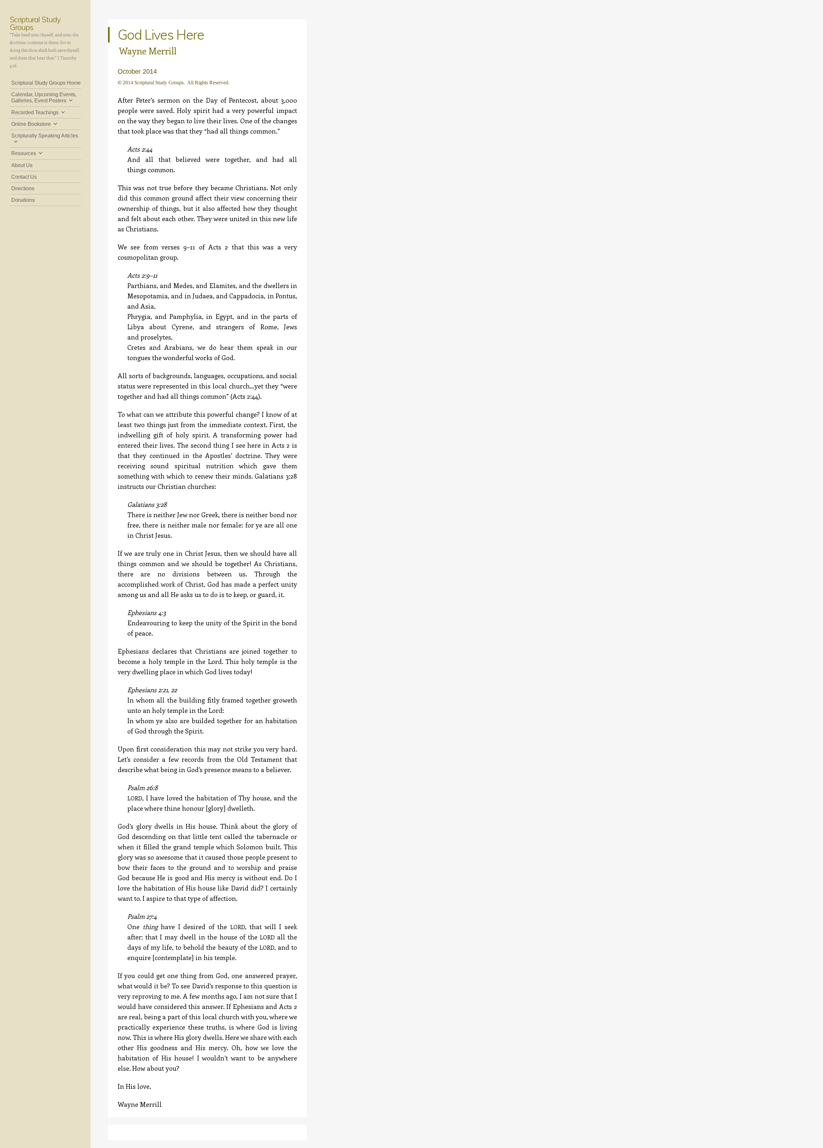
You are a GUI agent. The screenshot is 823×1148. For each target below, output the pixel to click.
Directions (22, 188)
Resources (23, 153)
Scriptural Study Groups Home (46, 83)
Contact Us (24, 177)
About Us (21, 165)
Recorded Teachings (35, 112)
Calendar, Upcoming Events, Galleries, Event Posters (44, 97)
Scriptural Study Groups (35, 23)
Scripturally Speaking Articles (44, 135)
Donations (23, 200)
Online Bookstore (31, 124)
